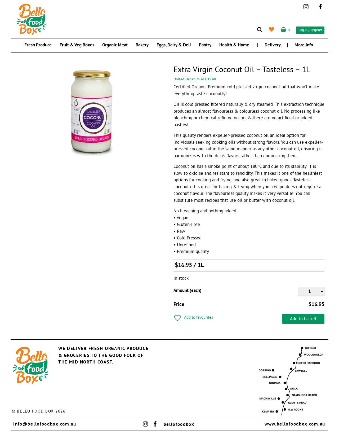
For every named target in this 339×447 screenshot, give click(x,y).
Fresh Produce (38, 45)
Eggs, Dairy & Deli (174, 45)
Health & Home (234, 45)
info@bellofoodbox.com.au (44, 424)
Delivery (273, 45)
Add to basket (303, 319)
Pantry (205, 45)
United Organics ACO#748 (194, 79)
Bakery (142, 45)
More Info (304, 45)
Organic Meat (115, 45)
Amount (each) (187, 290)
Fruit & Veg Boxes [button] (77, 45)
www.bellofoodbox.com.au (295, 424)
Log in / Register (310, 30)
